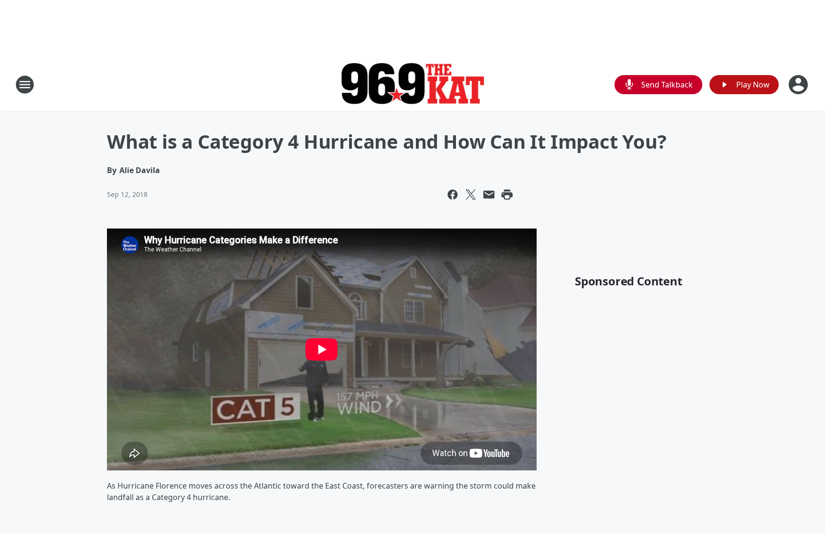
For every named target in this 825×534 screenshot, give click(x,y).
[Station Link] (412, 85)
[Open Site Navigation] (24, 84)
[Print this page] (507, 194)
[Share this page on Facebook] (452, 194)
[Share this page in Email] (489, 194)
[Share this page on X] (470, 194)
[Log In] (799, 84)
